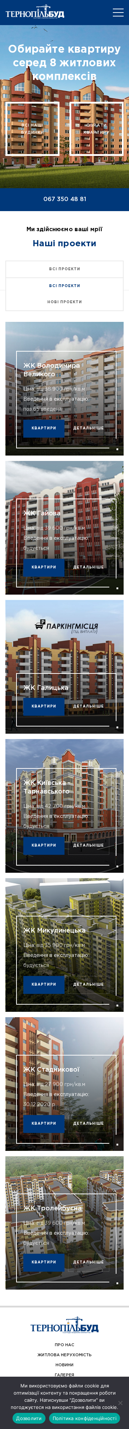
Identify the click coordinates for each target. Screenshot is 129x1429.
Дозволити (29, 1418)
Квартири (44, 428)
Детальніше (88, 428)
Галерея (64, 1375)
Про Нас (64, 1345)
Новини (64, 1365)
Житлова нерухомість (64, 1355)
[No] (120, 1402)
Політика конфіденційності (84, 1418)
